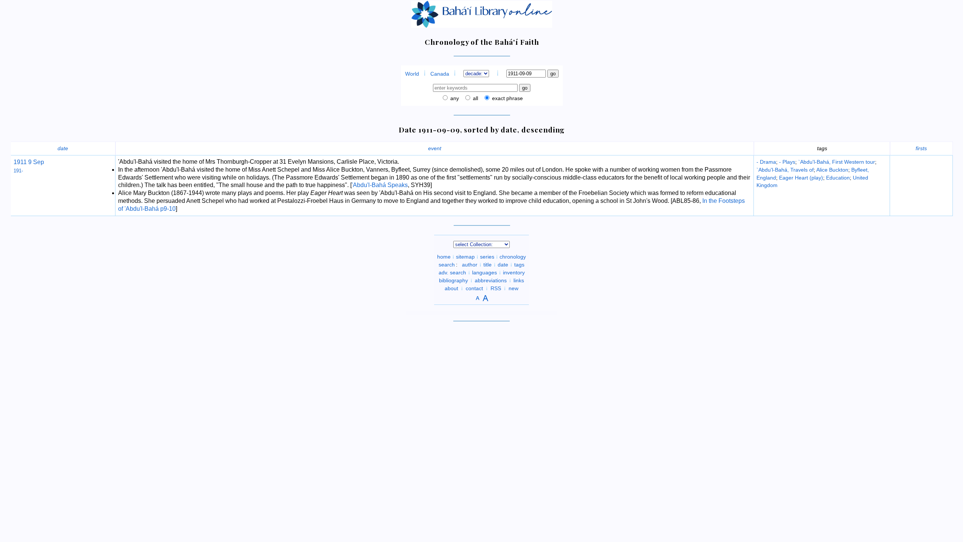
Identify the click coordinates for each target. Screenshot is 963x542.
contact (474, 288)
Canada (439, 74)
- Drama (766, 162)
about (451, 288)
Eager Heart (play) (801, 178)
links (518, 280)
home (444, 257)
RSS (496, 288)
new (513, 288)
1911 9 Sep (29, 162)
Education (838, 178)
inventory (514, 272)
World (412, 74)
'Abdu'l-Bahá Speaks (380, 185)
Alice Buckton (832, 170)
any (454, 98)
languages (484, 272)
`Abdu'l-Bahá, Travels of (785, 170)
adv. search (452, 272)
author (469, 265)
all (474, 98)
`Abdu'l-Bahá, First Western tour (836, 162)
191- (18, 171)
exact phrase (507, 98)
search (447, 265)
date (63, 148)
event (434, 148)
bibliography (453, 280)
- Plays (787, 162)
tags (519, 265)
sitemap (465, 257)
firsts (921, 148)
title (487, 265)
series (487, 257)
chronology (513, 257)
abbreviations (491, 280)
